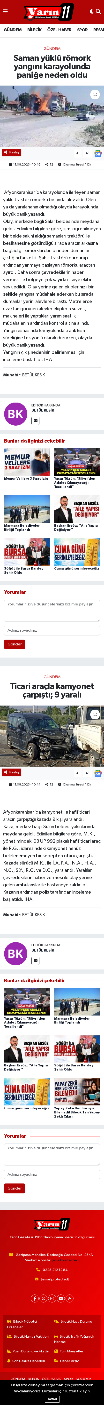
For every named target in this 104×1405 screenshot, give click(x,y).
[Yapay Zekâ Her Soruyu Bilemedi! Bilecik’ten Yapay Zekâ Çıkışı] (77, 1091)
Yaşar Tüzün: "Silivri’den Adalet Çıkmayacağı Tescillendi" (74, 483)
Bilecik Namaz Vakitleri (31, 1336)
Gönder (14, 644)
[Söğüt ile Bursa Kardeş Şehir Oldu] (27, 552)
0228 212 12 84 (55, 1270)
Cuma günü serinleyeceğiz (76, 568)
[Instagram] (52, 1298)
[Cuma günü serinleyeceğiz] (77, 552)
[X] (43, 1298)
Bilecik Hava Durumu (76, 1321)
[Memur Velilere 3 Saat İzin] (27, 462)
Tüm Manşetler (71, 1351)
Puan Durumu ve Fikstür (31, 1351)
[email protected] (66, 1260)
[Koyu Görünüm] (92, 12)
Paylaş (14, 152)
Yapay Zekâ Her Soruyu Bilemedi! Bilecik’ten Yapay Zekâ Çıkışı (77, 1112)
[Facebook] (35, 1298)
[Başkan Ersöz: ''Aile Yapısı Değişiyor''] (77, 509)
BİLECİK (34, 30)
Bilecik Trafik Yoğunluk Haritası (74, 1339)
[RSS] (70, 1298)
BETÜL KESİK (42, 410)
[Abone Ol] (98, 153)
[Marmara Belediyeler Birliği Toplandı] (27, 509)
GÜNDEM (13, 30)
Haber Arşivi (69, 1361)
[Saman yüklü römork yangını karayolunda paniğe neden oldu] (52, 116)
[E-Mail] (35, 421)
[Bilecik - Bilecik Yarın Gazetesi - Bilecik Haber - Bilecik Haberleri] (48, 12)
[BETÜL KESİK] (15, 414)
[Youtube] (61, 1298)
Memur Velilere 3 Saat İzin (26, 478)
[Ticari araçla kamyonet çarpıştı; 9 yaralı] (52, 736)
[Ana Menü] (5, 12)
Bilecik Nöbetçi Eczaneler (22, 1324)
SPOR (82, 30)
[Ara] (98, 12)
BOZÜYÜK (83, 1379)
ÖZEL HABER (59, 30)
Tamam (52, 1399)
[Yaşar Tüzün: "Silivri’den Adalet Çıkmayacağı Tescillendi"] (77, 462)
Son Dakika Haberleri (28, 1361)
